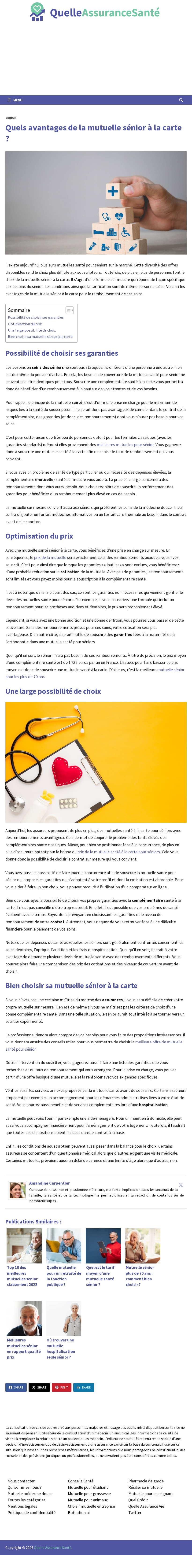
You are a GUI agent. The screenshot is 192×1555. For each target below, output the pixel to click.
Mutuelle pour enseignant (150, 1493)
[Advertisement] (96, 60)
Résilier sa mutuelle (145, 1487)
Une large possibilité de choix (32, 330)
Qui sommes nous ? (24, 1487)
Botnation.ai (79, 1512)
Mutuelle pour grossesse (89, 1493)
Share (18, 1387)
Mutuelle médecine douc (28, 1493)
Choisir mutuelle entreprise (91, 1506)
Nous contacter (21, 1481)
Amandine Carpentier (49, 1183)
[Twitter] (181, 1185)
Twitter (134, 1512)
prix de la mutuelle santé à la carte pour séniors (119, 851)
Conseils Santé (80, 1481)
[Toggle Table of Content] (67, 310)
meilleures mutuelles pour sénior (125, 444)
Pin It (64, 1387)
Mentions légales (22, 1506)
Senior (10, 117)
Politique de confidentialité (31, 1512)
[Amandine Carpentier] (17, 1190)
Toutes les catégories (26, 1500)
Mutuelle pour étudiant (88, 1487)
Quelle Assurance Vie (146, 1506)
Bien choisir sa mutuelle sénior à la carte (40, 336)
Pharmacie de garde (146, 1481)
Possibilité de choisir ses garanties (36, 317)
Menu (17, 100)
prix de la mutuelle (50, 557)
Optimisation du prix (25, 323)
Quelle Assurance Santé (52, 1547)
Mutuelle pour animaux (88, 1500)
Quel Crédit (138, 1500)
